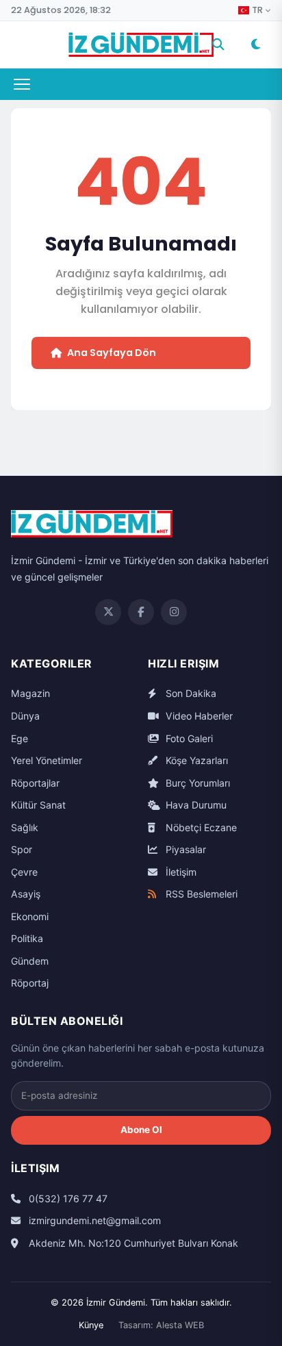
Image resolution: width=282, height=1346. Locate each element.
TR (257, 10)
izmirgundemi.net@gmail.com (93, 1220)
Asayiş (25, 894)
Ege (19, 738)
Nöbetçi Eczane (200, 827)
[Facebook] (141, 612)
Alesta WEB (180, 1325)
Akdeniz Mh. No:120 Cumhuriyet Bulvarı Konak (132, 1243)
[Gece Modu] (255, 44)
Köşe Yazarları (195, 760)
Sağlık (24, 827)
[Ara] (218, 44)
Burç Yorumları (196, 783)
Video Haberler (198, 716)
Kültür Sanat (38, 805)
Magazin (30, 693)
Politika (27, 938)
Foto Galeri (188, 738)
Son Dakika (189, 693)
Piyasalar (184, 849)
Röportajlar (35, 783)
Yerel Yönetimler (46, 760)
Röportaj (30, 983)
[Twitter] (108, 612)
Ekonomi (30, 916)
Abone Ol (141, 1129)
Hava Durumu (195, 805)
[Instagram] (174, 612)
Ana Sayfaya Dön (111, 352)
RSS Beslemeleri (200, 894)
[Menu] (22, 84)
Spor (21, 849)
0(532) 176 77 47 (66, 1198)
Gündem (30, 961)
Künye (91, 1325)
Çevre (24, 872)
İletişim (179, 872)
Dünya (25, 716)
